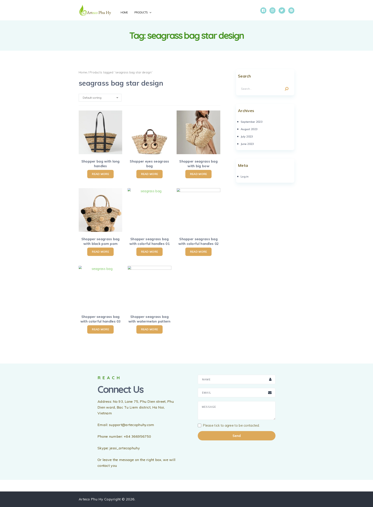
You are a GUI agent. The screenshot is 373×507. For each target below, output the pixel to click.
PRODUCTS (141, 12)
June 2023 (247, 144)
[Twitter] (282, 10)
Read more (100, 174)
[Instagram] (272, 10)
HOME (124, 12)
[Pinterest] (291, 10)
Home (83, 72)
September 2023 (251, 121)
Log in (245, 176)
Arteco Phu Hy (91, 499)
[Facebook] (263, 10)
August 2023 (249, 129)
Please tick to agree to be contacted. (231, 425)
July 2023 (247, 136)
